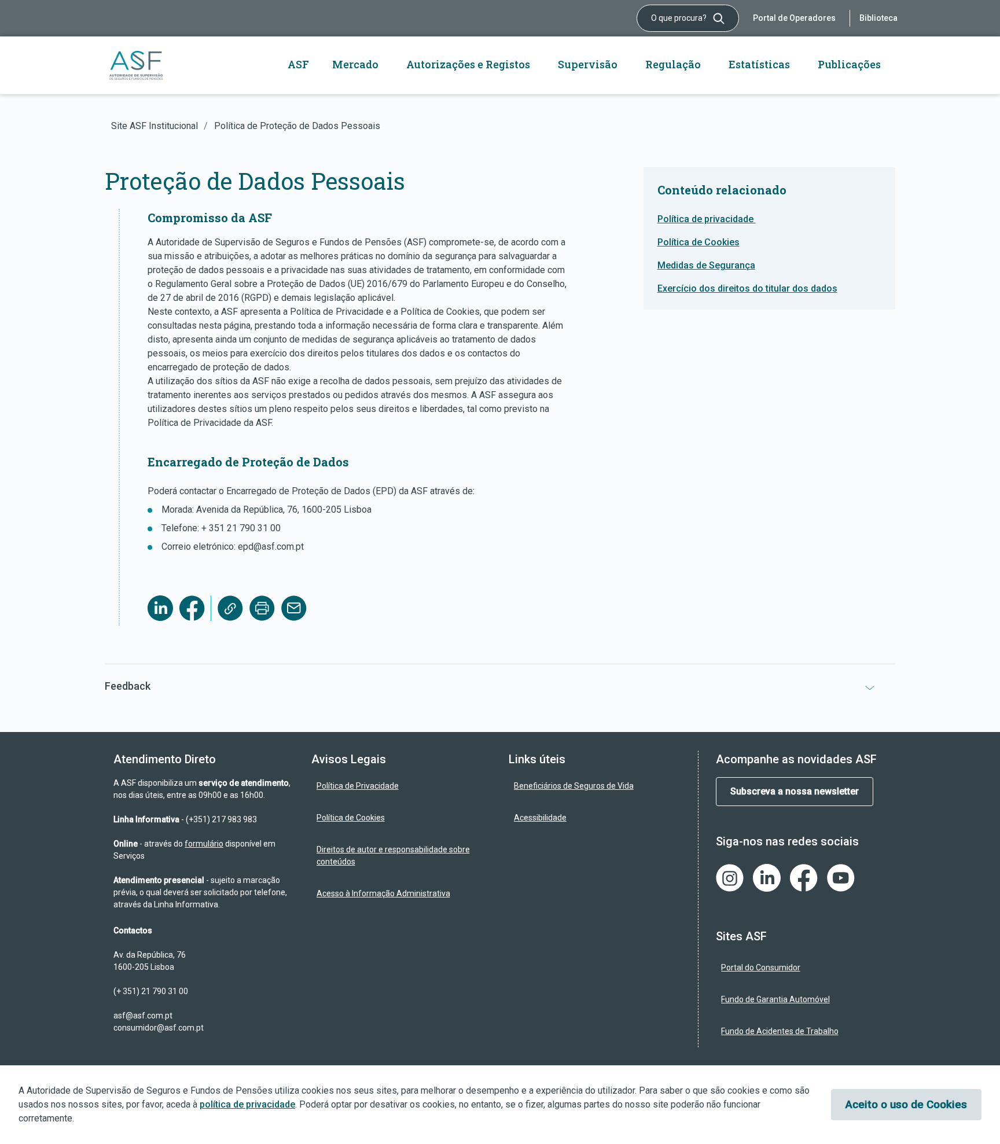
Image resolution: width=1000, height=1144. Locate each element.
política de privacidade (247, 1104)
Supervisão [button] (587, 64)
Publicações (849, 64)
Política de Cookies (698, 242)
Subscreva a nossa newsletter (794, 791)
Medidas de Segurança (706, 265)
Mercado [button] (355, 64)
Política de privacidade (706, 219)
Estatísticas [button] (759, 64)
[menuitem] (401, 786)
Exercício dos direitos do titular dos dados (747, 288)
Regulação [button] (673, 64)
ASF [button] (298, 64)
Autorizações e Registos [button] (468, 64)
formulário (204, 843)
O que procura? (679, 18)
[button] (500, 686)
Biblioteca (878, 18)
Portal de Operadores (794, 18)
